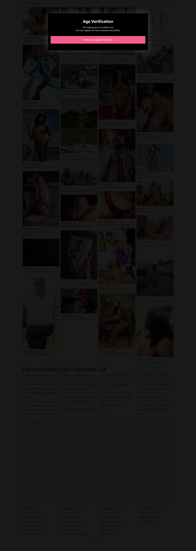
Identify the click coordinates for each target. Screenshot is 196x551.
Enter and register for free (98, 39)
